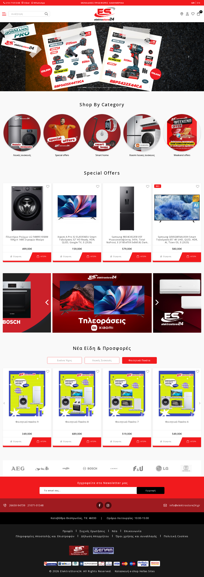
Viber (27, 2)
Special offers (62, 155)
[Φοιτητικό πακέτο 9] (27, 393)
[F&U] (138, 468)
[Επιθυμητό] (48, 186)
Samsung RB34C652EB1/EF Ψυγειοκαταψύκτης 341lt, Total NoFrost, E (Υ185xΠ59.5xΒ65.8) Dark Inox (127, 239)
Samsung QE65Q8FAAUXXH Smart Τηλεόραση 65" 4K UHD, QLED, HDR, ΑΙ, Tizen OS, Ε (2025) (177, 239)
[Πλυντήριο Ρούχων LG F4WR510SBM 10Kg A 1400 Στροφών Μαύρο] (27, 208)
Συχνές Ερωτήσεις (92, 531)
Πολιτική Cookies (176, 536)
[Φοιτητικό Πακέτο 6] (177, 393)
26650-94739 (17, 505)
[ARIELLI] (42, 468)
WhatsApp (39, 2)
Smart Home (102, 155)
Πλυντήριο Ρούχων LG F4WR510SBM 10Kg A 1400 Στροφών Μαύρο (27, 238)
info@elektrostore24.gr (184, 505)
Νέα (114, 531)
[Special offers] (62, 132)
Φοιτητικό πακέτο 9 (27, 421)
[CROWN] (114, 468)
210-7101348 (13, 2)
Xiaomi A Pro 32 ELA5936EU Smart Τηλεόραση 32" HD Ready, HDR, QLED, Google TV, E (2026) (77, 239)
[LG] (162, 468)
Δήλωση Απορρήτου (95, 536)
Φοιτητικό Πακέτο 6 (176, 421)
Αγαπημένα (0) (193, 14)
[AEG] (18, 468)
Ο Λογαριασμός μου (187, 14)
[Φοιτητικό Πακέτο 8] (77, 393)
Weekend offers (182, 155)
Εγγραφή (151, 490)
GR (193, 2)
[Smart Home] (102, 132)
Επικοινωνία (133, 531)
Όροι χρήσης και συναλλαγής (136, 536)
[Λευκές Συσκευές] (22, 132)
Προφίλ (68, 531)
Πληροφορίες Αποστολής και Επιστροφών (45, 536)
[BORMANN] (66, 468)
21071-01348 (35, 505)
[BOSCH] (90, 468)
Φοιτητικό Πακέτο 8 (77, 421)
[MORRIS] (186, 468)
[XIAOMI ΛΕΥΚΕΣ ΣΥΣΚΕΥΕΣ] (142, 132)
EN (198, 2)
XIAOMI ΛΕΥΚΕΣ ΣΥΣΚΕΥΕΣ (142, 155)
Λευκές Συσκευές (22, 155)
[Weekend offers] (182, 132)
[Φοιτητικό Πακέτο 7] (127, 393)
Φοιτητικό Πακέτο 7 (126, 421)
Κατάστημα (182, 14)
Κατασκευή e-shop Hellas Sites (135, 571)
